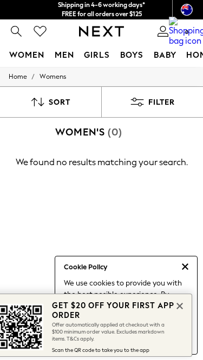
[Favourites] (40, 31)
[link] (16, 31)
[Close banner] (178, 305)
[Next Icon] (101, 31)
